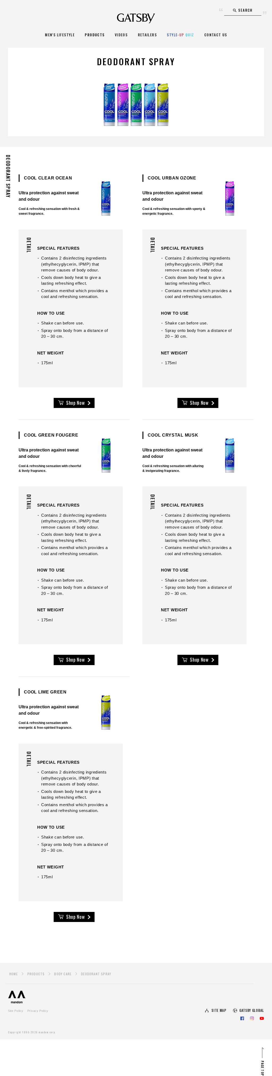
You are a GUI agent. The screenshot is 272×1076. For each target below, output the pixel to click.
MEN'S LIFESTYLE (60, 34)
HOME (13, 974)
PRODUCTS (94, 34)
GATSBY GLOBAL (251, 1010)
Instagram (252, 1018)
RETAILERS (147, 34)
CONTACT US (215, 34)
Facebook (242, 1018)
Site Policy (15, 1010)
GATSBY (136, 18)
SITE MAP (218, 1010)
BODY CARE (62, 974)
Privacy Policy (37, 1010)
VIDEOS (121, 34)
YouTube (262, 1018)
